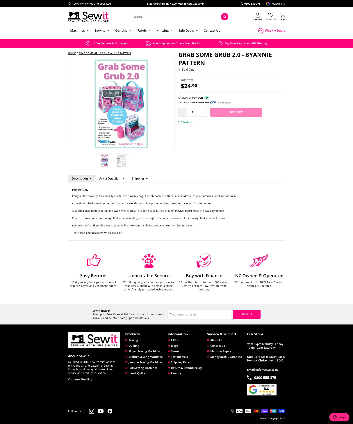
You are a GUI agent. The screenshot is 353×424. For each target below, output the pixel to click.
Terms (175, 351)
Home (72, 53)
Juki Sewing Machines (143, 368)
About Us (216, 340)
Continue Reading (80, 379)
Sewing (133, 340)
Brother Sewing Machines (146, 357)
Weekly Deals (275, 30)
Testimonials (179, 357)
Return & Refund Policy (186, 368)
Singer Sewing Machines (145, 351)
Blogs (174, 345)
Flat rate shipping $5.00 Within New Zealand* (175, 3)
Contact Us (217, 345)
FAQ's (175, 340)
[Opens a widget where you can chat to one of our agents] (339, 417)
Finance (176, 373)
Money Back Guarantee (226, 357)
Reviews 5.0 (278, 3)
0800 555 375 (252, 3)
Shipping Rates (181, 362)
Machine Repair (220, 351)
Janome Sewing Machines (146, 362)
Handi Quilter (138, 373)
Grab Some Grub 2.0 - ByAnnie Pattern (105, 53)
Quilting (134, 345)
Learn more (224, 102)
